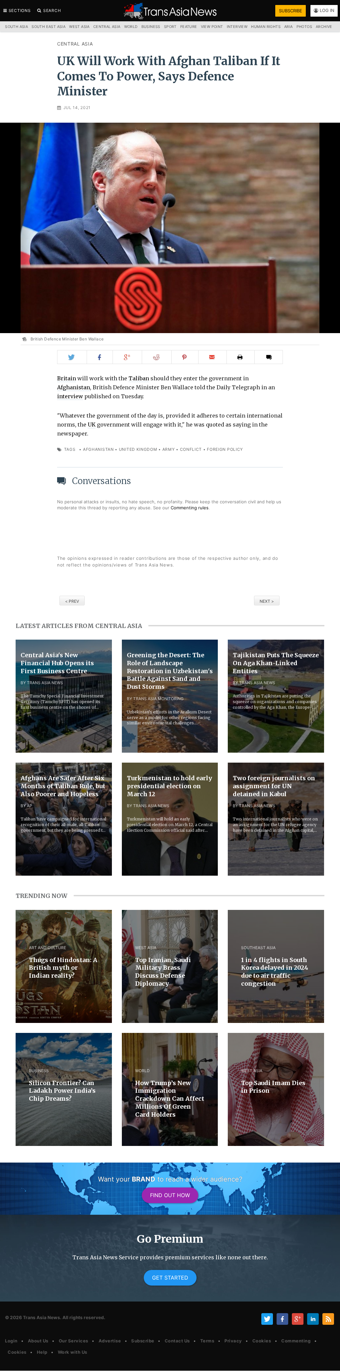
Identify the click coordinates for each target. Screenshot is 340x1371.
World (131, 26)
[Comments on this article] (269, 357)
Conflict (191, 449)
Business (150, 26)
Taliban (138, 378)
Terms (207, 1340)
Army (168, 449)
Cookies (261, 1340)
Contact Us (177, 1340)
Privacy (233, 1340)
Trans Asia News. (42, 1317)
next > (267, 601)
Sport (170, 26)
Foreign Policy (225, 449)
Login (11, 1340)
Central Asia (75, 44)
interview (70, 396)
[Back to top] (328, 1360)
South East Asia (48, 26)
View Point (212, 26)
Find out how (170, 1195)
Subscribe (142, 1340)
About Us (38, 1340)
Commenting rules (190, 507)
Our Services (73, 1340)
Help (42, 1352)
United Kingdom (138, 449)
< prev (72, 601)
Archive (324, 26)
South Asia (16, 26)
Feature (188, 26)
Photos (304, 26)
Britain (66, 378)
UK (92, 424)
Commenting (295, 1340)
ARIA (288, 26)
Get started (170, 1277)
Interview (237, 26)
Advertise (110, 1340)
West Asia (79, 26)
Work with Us (72, 1352)
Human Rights (266, 26)
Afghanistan (73, 387)
